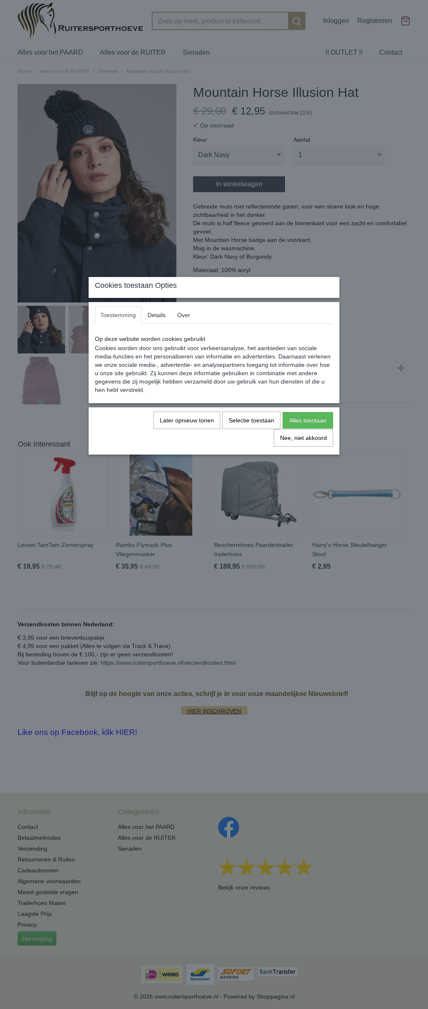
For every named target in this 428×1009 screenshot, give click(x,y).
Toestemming (118, 315)
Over (183, 315)
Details (157, 315)
